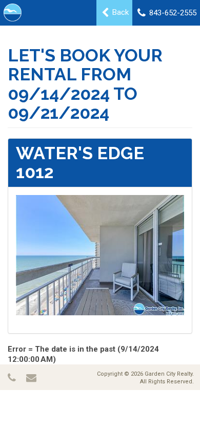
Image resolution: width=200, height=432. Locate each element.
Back (119, 12)
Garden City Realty (168, 374)
